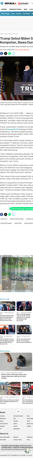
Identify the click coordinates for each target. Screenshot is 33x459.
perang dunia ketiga (6, 223)
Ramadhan (16, 428)
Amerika (18, 13)
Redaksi (15, 437)
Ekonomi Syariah (15, 9)
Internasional (8, 33)
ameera (4, 9)
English (29, 426)
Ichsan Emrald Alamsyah (22, 49)
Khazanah (3, 418)
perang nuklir (18, 223)
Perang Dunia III (13, 129)
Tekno (15, 423)
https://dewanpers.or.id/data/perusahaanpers (14, 449)
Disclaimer (3, 439)
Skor (28, 416)
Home (1, 33)
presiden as (4, 219)
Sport (28, 421)
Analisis (15, 421)
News (1, 421)
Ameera (2, 416)
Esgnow (2, 426)
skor (25, 9)
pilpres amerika (28, 223)
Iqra (14, 418)
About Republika (5, 437)
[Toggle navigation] (2, 3)
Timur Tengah (5, 13)
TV (1, 428)
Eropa (13, 13)
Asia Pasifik (26, 13)
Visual (15, 426)
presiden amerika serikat (16, 219)
